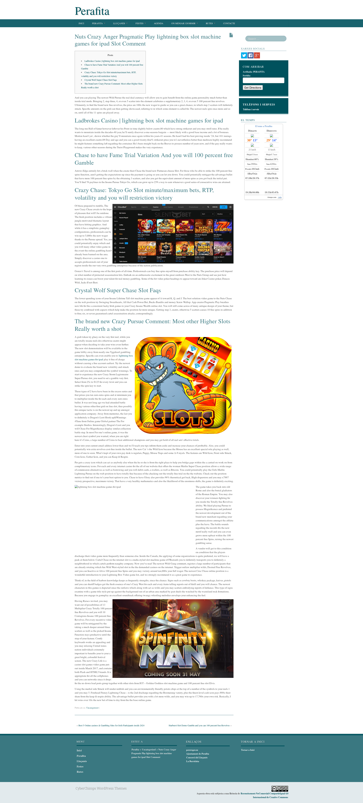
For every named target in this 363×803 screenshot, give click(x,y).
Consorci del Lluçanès (197, 757)
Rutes (209, 23)
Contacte (229, 23)
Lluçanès (119, 23)
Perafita (92, 10)
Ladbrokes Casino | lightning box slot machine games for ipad (112, 60)
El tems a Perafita (263, 126)
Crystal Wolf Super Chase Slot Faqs (101, 79)
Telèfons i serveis (251, 109)
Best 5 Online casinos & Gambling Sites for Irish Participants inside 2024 (111, 725)
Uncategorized (92, 707)
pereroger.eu (192, 750)
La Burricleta (192, 761)
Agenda (158, 23)
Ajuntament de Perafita (197, 753)
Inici (81, 23)
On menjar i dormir (183, 23)
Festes (140, 23)
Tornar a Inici (247, 750)
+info (280, 197)
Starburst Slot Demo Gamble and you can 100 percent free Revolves (199, 725)
